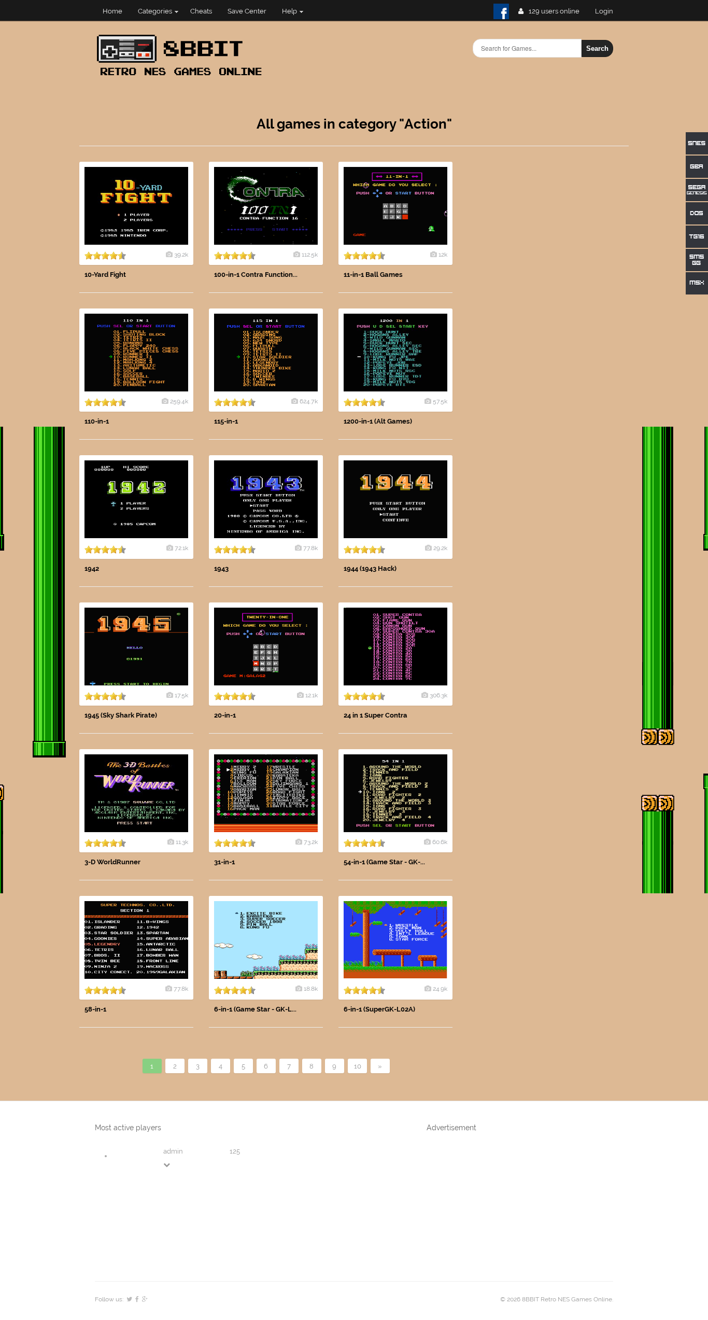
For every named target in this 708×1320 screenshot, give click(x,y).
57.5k (440, 401)
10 (357, 1066)
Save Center (247, 11)
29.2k (440, 548)
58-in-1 (95, 1009)
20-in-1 (225, 715)
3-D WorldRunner (112, 862)
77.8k (310, 548)
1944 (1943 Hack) (370, 568)
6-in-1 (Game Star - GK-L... (255, 1009)
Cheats (201, 11)
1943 (221, 568)
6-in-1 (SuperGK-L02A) (379, 1009)
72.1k (181, 548)
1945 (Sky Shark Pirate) (120, 715)
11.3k (182, 842)
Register (608, 11)
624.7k (309, 401)
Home (112, 11)
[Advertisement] (551, 317)
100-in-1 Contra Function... (256, 274)
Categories (155, 11)
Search (597, 48)
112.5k (310, 254)
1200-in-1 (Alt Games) (378, 421)
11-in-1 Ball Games (373, 274)
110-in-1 (96, 421)
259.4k (179, 401)
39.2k (181, 254)
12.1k (311, 695)
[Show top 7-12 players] (167, 1164)
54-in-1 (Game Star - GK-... (384, 862)
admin (173, 1151)
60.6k (439, 842)
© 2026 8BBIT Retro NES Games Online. (556, 1299)
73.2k (311, 842)
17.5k (181, 695)
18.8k (311, 988)
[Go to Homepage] (182, 76)
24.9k (440, 988)
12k (442, 254)
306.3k (438, 695)
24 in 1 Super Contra (375, 715)
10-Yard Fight (105, 274)
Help (289, 11)
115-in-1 (226, 421)
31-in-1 (224, 862)
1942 (91, 568)
